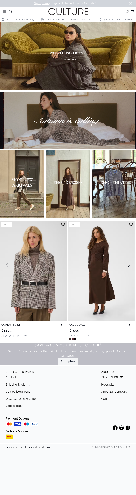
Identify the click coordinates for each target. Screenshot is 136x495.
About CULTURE (112, 377)
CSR (104, 398)
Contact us (13, 377)
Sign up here (68, 361)
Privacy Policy (14, 447)
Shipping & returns (18, 384)
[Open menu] (4, 11)
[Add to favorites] (63, 224)
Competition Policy (18, 391)
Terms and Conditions (37, 447)
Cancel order (14, 406)
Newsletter (108, 384)
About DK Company (114, 391)
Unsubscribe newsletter (21, 398)
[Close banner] (130, 3)
